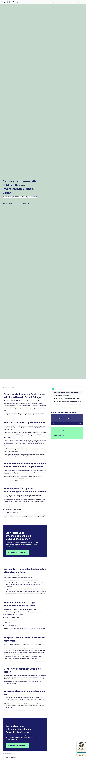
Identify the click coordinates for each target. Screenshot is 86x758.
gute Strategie (31, 681)
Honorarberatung (50, 2)
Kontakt (79, 2)
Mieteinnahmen (33, 499)
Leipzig (5, 442)
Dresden (17, 648)
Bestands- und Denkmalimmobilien (20, 196)
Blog (70, 2)
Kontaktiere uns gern (59, 435)
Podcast (66, 2)
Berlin (17, 434)
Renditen (21, 478)
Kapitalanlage (29, 408)
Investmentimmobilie (33, 196)
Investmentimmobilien (37, 2)
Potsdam (14, 650)
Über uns (59, 2)
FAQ (74, 2)
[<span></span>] (83, 1)
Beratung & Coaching (7, 196)
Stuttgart (39, 434)
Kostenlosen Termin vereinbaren (17, 552)
